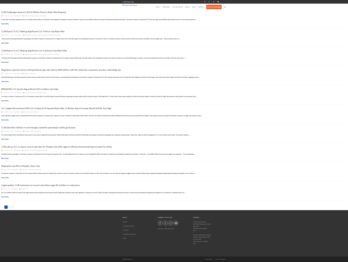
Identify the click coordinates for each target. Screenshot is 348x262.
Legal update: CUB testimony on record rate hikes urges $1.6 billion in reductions (40, 185)
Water (45, 92)
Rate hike (44, 150)
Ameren (26, 16)
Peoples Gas (32, 169)
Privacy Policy (209, 259)
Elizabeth (18, 16)
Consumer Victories (30, 35)
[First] (3, 207)
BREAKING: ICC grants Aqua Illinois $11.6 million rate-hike (29, 89)
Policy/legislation (36, 150)
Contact (126, 230)
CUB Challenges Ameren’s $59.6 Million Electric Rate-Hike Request (33, 12)
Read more (4, 24)
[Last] (12, 207)
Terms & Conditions (220, 259)
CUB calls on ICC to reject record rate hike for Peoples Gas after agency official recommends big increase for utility (56, 146)
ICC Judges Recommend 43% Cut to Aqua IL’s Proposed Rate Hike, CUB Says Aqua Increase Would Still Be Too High (56, 108)
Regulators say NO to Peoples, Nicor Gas (20, 166)
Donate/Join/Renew (214, 7)
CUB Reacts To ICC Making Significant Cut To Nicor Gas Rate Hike (32, 31)
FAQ (125, 238)
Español (201, 7)
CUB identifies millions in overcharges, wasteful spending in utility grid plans (38, 127)
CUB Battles (32, 73)
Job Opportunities (129, 226)
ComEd (32, 131)
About (158, 7)
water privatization (33, 112)
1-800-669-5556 (168, 228)
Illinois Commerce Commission (37, 16)
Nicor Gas (58, 35)
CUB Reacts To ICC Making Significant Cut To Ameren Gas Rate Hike (34, 50)
